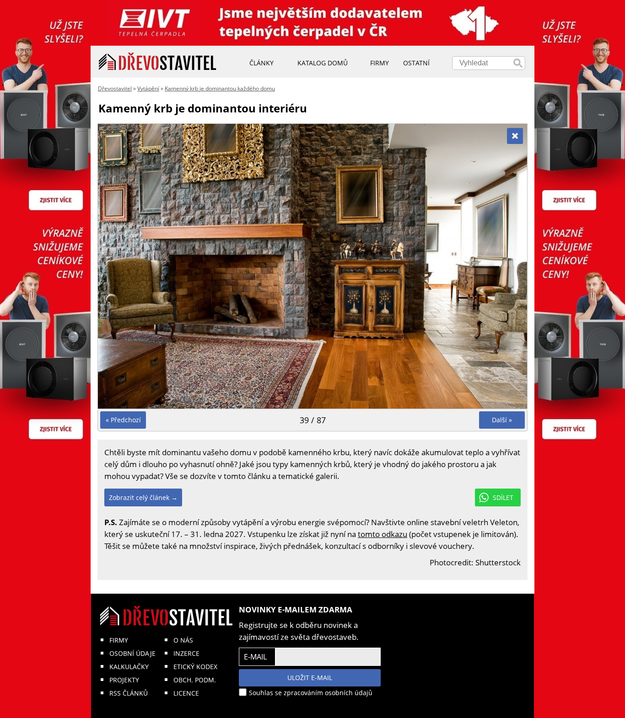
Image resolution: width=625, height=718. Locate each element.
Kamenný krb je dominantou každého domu (220, 88)
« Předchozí (123, 419)
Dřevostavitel (115, 88)
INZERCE (186, 653)
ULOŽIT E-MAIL (309, 677)
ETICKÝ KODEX (195, 666)
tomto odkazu (382, 534)
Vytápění (148, 88)
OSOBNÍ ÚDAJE (132, 653)
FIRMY (118, 640)
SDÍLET (503, 497)
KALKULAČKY (129, 666)
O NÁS (183, 640)
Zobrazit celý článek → (143, 497)
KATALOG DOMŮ (322, 63)
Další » (502, 419)
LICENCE (186, 693)
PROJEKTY (124, 679)
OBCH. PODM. (194, 679)
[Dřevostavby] (157, 62)
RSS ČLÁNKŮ (128, 693)
